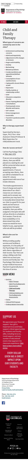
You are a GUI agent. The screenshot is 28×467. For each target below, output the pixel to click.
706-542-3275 (9, 396)
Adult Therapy (14, 281)
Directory (19, 424)
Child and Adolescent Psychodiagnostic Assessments (16, 295)
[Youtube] (17, 448)
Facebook (3, 402)
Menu (4, 22)
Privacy (19, 431)
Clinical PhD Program (13, 302)
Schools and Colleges (8, 424)
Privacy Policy (6, 388)
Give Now (15, 22)
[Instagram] (13, 448)
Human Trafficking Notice (8, 439)
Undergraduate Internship (14, 304)
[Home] (14, 12)
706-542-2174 (11, 394)
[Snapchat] (15, 448)
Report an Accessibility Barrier (19, 435)
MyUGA (8, 427)
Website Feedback (8, 435)
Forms (8, 300)
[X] (10, 448)
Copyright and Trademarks (8, 431)
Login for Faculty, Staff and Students (12, 390)
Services (8, 279)
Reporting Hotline (19, 439)
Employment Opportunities (19, 428)
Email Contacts (6, 398)
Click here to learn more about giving (13, 345)
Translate (7, 5)
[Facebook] (8, 448)
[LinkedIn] (20, 448)
